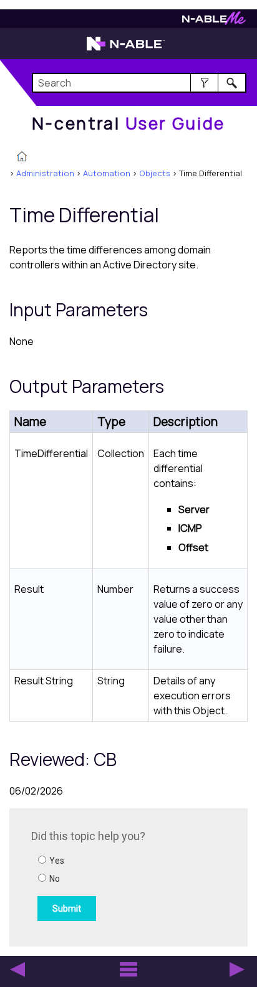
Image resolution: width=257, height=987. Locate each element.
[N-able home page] (126, 49)
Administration (45, 173)
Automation (106, 173)
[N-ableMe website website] (214, 21)
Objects (154, 173)
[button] (204, 83)
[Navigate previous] (17, 969)
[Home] (22, 157)
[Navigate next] (237, 969)
